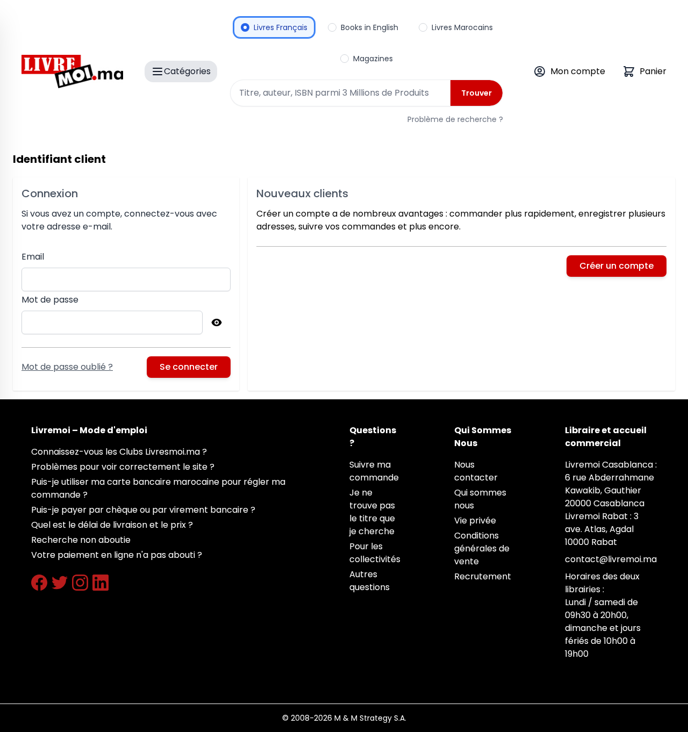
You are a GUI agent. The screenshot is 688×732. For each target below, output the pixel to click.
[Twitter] (60, 583)
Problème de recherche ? (455, 119)
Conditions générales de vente (482, 548)
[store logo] (72, 71)
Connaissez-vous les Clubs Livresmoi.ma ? (119, 452)
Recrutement (482, 576)
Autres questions (369, 580)
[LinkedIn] (100, 583)
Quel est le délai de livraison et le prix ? (112, 525)
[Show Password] (217, 322)
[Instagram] (80, 583)
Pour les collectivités (374, 552)
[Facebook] (39, 583)
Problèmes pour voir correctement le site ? (122, 467)
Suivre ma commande (374, 471)
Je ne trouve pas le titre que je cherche (372, 511)
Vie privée (475, 520)
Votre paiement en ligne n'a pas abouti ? (116, 555)
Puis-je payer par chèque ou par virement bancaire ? (143, 510)
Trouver (476, 93)
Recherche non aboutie (81, 540)
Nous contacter (476, 471)
